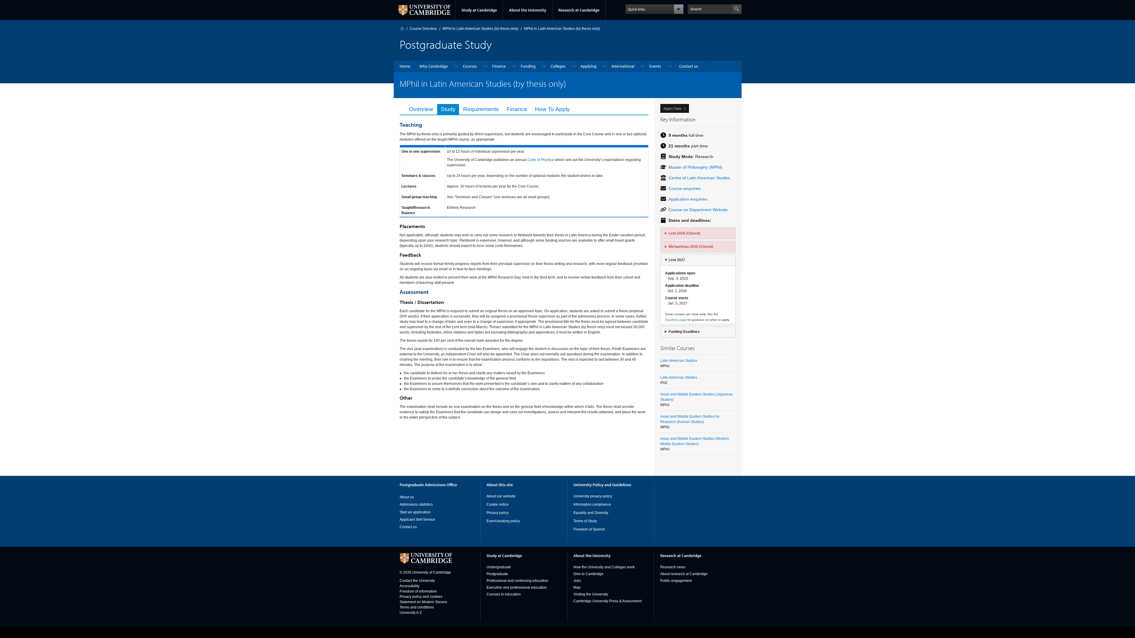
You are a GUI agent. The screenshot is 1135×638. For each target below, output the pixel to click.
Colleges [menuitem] (558, 66)
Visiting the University (590, 594)
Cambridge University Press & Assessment (607, 601)
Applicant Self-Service (417, 519)
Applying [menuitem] (588, 66)
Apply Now (672, 108)
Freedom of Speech (589, 529)
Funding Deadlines (684, 332)
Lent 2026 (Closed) (684, 233)
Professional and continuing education (517, 581)
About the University (527, 10)
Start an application (415, 512)
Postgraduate (497, 574)
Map (577, 587)
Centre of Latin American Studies (699, 177)
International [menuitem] (623, 66)
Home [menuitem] (405, 66)
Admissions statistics (416, 504)
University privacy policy (592, 496)
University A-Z (411, 613)
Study (448, 109)
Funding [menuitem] (528, 66)
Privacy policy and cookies (421, 597)
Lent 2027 (677, 260)
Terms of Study (585, 521)
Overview (421, 109)
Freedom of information (418, 591)
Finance (517, 109)
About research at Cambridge (684, 574)
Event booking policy (503, 521)
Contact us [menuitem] (688, 66)
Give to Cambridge (588, 574)
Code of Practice (541, 160)
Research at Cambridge (578, 10)
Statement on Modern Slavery (423, 602)
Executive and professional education (517, 587)
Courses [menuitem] (470, 66)
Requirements (481, 109)
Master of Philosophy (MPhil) (695, 167)
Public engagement (676, 581)
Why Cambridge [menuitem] (433, 66)
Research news (672, 567)
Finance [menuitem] (499, 66)
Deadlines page (676, 319)
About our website (501, 496)
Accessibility (409, 586)
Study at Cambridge (479, 10)
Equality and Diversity (590, 513)
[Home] (402, 28)
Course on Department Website (698, 209)
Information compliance (592, 504)
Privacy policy (498, 513)
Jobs (577, 581)
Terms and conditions (417, 607)
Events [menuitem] (655, 66)
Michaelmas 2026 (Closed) (691, 247)
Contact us (408, 527)
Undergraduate (499, 567)
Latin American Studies (678, 361)
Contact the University (417, 581)
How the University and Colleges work (604, 567)
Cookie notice (498, 504)
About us (407, 497)
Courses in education (504, 594)
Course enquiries (685, 188)
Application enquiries (688, 199)
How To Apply (552, 109)
